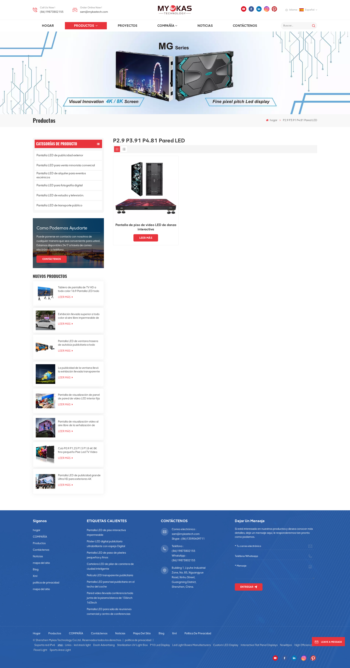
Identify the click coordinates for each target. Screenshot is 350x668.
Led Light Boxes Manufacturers (191, 645)
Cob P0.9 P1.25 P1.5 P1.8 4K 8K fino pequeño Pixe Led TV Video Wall (77, 450)
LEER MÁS (64, 297)
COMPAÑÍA (165, 26)
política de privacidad (46, 582)
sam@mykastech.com (94, 11)
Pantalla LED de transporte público (59, 205)
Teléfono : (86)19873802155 (183, 549)
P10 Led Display (160, 645)
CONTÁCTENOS (51, 259)
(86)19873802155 (51, 11)
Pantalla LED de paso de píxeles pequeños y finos (106, 555)
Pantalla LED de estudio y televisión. (60, 195)
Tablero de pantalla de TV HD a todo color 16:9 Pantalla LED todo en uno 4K (78, 289)
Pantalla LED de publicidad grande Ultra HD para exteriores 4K (79, 477)
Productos (84, 26)
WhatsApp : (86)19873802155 (183, 558)
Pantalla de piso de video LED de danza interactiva (145, 227)
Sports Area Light (60, 650)
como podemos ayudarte (61, 228)
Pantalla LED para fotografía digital (59, 185)
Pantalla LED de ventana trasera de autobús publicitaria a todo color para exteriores (78, 343)
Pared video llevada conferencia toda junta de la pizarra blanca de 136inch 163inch (110, 598)
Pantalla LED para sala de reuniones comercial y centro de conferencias (109, 612)
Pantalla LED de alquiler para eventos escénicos (61, 175)
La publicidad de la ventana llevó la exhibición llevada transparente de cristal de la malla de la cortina (79, 369)
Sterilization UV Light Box (132, 645)
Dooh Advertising (104, 645)
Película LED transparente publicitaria (110, 575)
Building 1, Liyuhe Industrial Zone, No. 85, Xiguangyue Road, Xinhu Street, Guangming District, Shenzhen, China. (188, 577)
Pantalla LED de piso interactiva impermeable (106, 532)
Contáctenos (245, 26)
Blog (35, 569)
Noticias (205, 26)
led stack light (82, 645)
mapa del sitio (41, 563)
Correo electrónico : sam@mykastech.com (186, 532)
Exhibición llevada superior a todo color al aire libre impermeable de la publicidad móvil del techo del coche (79, 316)
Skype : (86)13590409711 (188, 538)
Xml (35, 576)
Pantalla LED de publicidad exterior (59, 155)
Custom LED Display (225, 645)
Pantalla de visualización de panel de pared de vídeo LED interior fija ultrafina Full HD (79, 396)
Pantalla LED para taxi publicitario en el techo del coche (111, 584)
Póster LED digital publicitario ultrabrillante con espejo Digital (106, 544)
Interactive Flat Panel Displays (259, 645)
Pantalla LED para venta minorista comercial (65, 165)
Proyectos (127, 26)
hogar (48, 26)
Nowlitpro (286, 645)
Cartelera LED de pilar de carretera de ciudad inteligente (110, 566)
